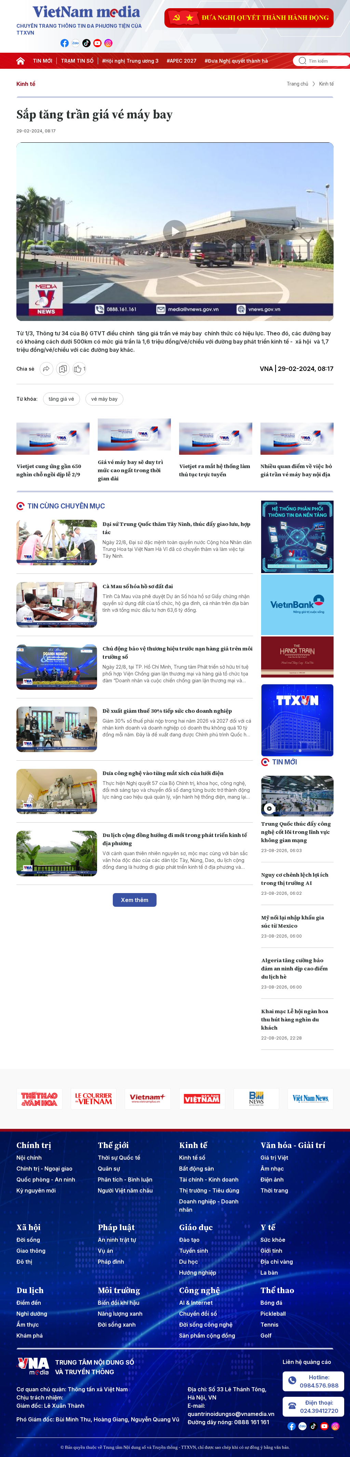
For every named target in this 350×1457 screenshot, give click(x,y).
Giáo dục (196, 1227)
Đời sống (28, 1239)
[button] (294, 750)
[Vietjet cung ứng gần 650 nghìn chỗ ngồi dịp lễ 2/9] (53, 438)
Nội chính (29, 1157)
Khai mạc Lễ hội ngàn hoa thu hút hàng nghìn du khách (294, 1019)
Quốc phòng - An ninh (45, 1179)
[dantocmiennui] (310, 1099)
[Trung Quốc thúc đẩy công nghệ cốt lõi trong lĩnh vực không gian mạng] (297, 796)
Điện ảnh (272, 1179)
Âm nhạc (272, 1168)
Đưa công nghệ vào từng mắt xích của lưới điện (163, 773)
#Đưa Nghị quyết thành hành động (246, 61)
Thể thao (277, 1290)
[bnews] (202, 1099)
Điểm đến (28, 1302)
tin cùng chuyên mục (66, 506)
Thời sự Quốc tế (119, 1157)
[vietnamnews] (256, 1099)
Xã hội (28, 1227)
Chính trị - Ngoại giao (44, 1168)
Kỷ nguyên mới (36, 1190)
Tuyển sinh (193, 1250)
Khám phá (29, 1335)
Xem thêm (134, 900)
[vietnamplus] (94, 1099)
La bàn (269, 1272)
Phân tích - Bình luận (125, 1179)
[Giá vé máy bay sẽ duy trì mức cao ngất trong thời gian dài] (134, 434)
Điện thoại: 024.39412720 (319, 1406)
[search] (300, 60)
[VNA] (64, 43)
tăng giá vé (61, 399)
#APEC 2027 (182, 61)
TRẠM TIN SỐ (77, 61)
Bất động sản (196, 1168)
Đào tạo (189, 1239)
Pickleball (273, 1313)
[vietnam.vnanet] (148, 1099)
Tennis (269, 1324)
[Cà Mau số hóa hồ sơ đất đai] (56, 605)
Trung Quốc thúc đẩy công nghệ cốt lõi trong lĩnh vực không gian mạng (296, 832)
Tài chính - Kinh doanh (209, 1179)
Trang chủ (297, 84)
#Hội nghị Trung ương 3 (130, 61)
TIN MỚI (42, 61)
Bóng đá (271, 1302)
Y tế (267, 1227)
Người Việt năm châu (125, 1190)
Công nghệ (199, 1290)
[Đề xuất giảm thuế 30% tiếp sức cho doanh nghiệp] (56, 729)
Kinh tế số (192, 1157)
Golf (266, 1335)
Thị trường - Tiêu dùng (209, 1190)
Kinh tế (25, 83)
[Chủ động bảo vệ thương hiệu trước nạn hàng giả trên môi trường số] (56, 667)
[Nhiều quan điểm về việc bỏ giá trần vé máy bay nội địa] (297, 438)
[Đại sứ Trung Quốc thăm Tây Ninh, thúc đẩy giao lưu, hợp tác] (56, 542)
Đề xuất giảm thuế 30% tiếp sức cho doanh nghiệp (167, 710)
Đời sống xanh (117, 1324)
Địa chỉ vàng (276, 1261)
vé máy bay (104, 399)
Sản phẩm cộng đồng (207, 1335)
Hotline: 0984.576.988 (319, 1381)
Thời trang (274, 1190)
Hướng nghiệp (197, 1272)
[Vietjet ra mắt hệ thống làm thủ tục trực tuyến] (215, 438)
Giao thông (30, 1250)
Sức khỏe (272, 1239)
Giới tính (271, 1250)
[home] (20, 61)
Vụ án (105, 1250)
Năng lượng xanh (120, 1313)
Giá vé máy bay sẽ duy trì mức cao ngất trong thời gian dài (130, 470)
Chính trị (33, 1145)
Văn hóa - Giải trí (292, 1145)
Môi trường (119, 1290)
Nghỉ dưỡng (31, 1313)
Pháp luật (116, 1227)
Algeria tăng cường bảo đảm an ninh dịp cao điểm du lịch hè (294, 968)
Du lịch (30, 1290)
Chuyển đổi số (198, 1313)
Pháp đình (111, 1261)
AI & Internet (196, 1302)
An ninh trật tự (117, 1239)
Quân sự (109, 1168)
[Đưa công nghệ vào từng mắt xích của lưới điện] (56, 791)
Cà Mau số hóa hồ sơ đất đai (138, 586)
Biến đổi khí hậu (118, 1302)
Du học (188, 1261)
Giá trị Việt (274, 1157)
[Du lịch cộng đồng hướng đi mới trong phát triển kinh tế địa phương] (56, 853)
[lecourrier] (39, 1099)
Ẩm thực (27, 1324)
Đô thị (24, 1261)
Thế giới (113, 1145)
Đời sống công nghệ (205, 1324)
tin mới (284, 762)
